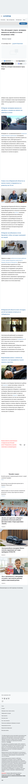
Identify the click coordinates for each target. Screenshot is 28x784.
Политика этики (5, 718)
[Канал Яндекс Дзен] (7, 64)
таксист (15, 395)
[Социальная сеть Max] (20, 64)
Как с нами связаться (6, 720)
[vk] (20, 445)
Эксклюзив (3, 19)
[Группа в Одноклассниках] (5, 698)
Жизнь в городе (6, 39)
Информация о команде (6, 713)
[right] (26, 20)
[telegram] (25, 445)
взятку (16, 212)
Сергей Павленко (17, 43)
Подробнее (9, 741)
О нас (3, 706)
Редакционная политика (6, 725)
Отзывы (3, 708)
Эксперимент (19, 19)
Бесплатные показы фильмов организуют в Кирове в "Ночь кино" (12, 485)
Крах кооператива (10, 19)
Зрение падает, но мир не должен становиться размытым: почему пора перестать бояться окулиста (13, 493)
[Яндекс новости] (20, 61)
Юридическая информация (7, 727)
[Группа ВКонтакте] (7, 61)
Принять (23, 23)
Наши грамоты (4, 715)
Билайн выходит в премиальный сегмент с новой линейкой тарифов (14, 477)
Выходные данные (5, 730)
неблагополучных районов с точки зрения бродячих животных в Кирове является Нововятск (13, 260)
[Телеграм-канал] (7, 698)
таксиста (5, 385)
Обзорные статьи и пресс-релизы (8, 710)
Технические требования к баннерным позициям (11, 723)
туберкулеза (21, 339)
